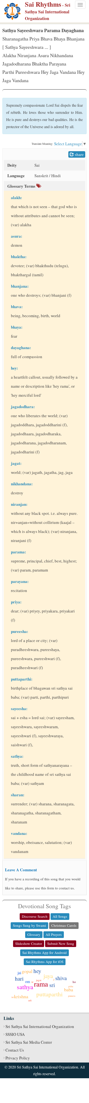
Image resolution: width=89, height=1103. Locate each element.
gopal (27, 971)
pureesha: (19, 631)
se (32, 981)
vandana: (19, 833)
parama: (18, 552)
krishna (21, 996)
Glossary (33, 934)
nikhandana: (22, 484)
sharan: (17, 795)
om (27, 981)
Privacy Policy (17, 1058)
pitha (70, 986)
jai (19, 972)
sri (52, 984)
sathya (25, 987)
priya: (16, 602)
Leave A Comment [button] (21, 870)
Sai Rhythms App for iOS (44, 961)
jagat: (16, 463)
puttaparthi (49, 994)
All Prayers (54, 934)
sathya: (17, 756)
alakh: (16, 198)
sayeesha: (19, 709)
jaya (48, 976)
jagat (38, 980)
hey (37, 970)
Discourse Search (34, 916)
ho (74, 982)
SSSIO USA (15, 1034)
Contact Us (14, 1050)
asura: (16, 236)
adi (30, 1000)
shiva (61, 978)
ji (54, 979)
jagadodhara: (23, 407)
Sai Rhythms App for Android (44, 952)
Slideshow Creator (28, 943)
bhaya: (17, 327)
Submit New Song (60, 943)
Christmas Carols (63, 925)
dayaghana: (21, 348)
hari (19, 978)
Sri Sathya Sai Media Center (28, 1042)
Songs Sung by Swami (29, 925)
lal (12, 997)
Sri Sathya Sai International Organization (39, 1026)
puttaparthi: (22, 679)
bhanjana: (20, 286)
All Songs (60, 916)
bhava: (17, 307)
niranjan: (19, 504)
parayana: (20, 581)
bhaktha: (19, 257)
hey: (14, 368)
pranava (71, 996)
